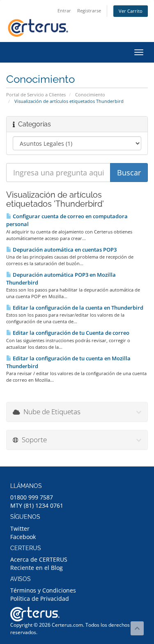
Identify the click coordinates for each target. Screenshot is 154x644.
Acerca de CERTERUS (38, 559)
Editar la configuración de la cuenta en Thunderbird (77, 307)
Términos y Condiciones (43, 590)
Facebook (23, 537)
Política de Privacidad (39, 598)
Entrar (64, 10)
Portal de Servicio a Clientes (36, 94)
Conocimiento (90, 94)
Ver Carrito (131, 11)
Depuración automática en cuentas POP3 (64, 249)
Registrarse (89, 10)
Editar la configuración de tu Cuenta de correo (70, 332)
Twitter (20, 528)
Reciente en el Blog (36, 568)
